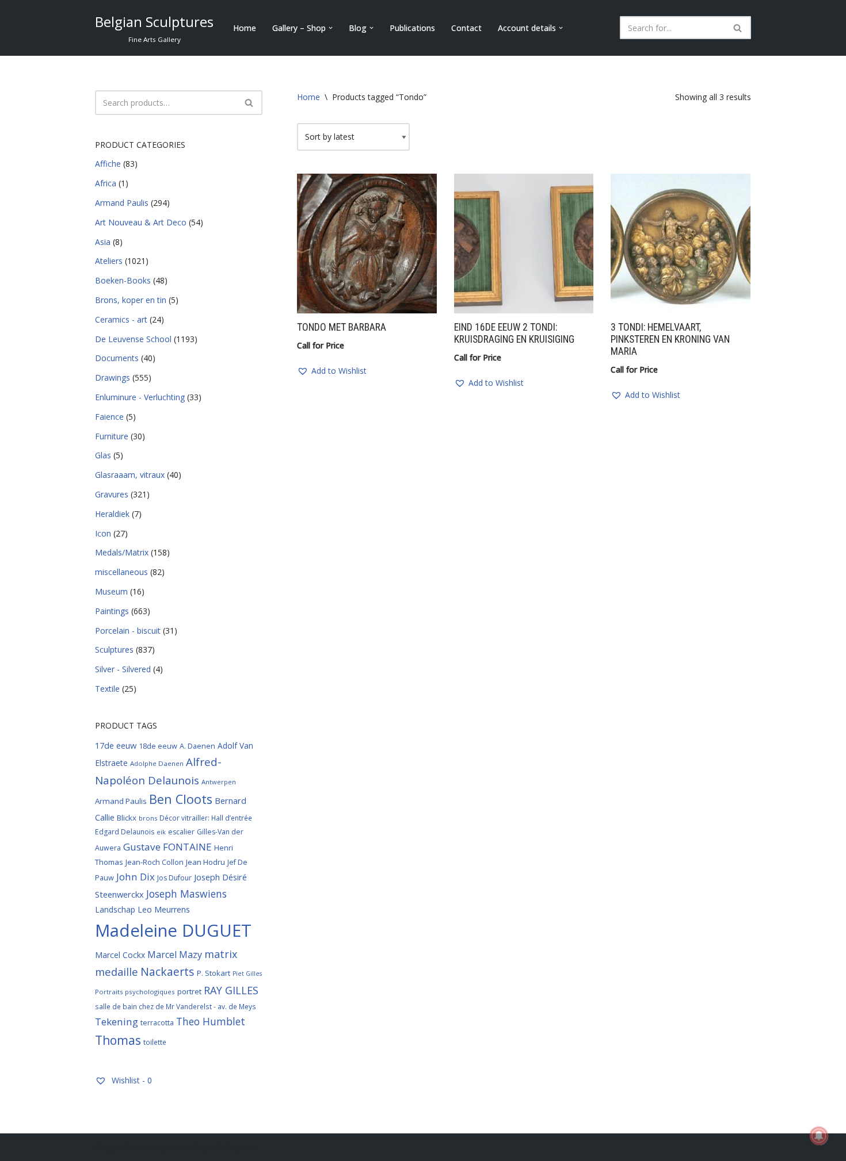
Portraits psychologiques (135, 991)
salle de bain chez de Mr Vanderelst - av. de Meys (175, 1006)
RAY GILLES (231, 990)
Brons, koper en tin (130, 299)
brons (148, 818)
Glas (103, 455)
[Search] (738, 27)
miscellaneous (121, 571)
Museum (111, 591)
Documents (117, 357)
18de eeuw (158, 746)
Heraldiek (112, 513)
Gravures (111, 494)
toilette (154, 1042)
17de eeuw (115, 745)
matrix (220, 954)
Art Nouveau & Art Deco (140, 222)
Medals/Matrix (121, 552)
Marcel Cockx (120, 954)
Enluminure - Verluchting (140, 397)
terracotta (157, 1023)
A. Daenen (197, 746)
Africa (105, 183)
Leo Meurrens (164, 909)
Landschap (115, 909)
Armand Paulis (121, 202)
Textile (107, 688)
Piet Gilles (247, 974)
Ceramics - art (121, 319)
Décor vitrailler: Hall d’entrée (205, 817)
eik (161, 831)
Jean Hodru (205, 862)
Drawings (112, 377)
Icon (103, 533)
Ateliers (109, 260)
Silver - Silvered (123, 669)
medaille (116, 971)
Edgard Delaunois (124, 832)
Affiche (108, 163)
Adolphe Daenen (157, 763)
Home (244, 27)
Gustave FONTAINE (167, 846)
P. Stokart (213, 973)
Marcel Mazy (174, 954)
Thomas (118, 1040)
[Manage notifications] (819, 1135)
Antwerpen (218, 781)
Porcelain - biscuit (128, 630)
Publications (412, 27)
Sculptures (114, 649)
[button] (331, 28)
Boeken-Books (123, 280)
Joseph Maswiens (186, 894)
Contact (466, 27)
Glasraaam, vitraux (130, 474)
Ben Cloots (180, 799)
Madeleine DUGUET (173, 930)
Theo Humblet (210, 1021)
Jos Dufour (174, 878)
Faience (109, 416)
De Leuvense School (133, 339)
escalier (181, 832)
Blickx (126, 818)
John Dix (135, 876)
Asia (102, 241)
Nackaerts (167, 971)
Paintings (112, 611)
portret (189, 991)
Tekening (116, 1021)
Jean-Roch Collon (154, 862)
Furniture (111, 436)
